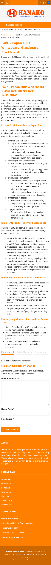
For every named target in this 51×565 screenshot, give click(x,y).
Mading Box (6, 504)
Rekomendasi (41, 352)
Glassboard (6, 483)
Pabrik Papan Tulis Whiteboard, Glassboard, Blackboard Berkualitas (23, 91)
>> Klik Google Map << (12, 537)
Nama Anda (7, 409)
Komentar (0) (7, 352)
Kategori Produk (14, 25)
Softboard (5, 487)
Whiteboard (6, 479)
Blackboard (6, 492)
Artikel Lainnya (24, 352)
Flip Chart (5, 496)
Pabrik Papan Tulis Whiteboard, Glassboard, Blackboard (20, 47)
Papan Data (6, 500)
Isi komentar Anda (10, 378)
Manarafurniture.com (30, 560)
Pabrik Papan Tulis (18, 277)
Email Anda (6, 419)
